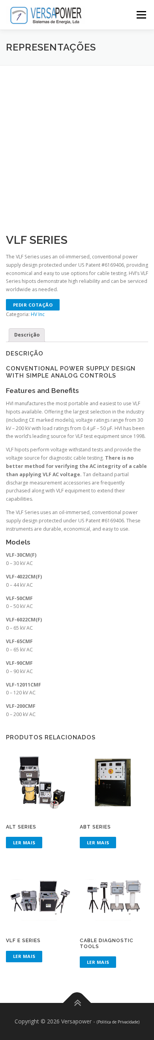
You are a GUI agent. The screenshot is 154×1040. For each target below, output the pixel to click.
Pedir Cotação (33, 305)
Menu (140, 14)
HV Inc (38, 314)
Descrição (26, 334)
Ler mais (24, 842)
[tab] (27, 335)
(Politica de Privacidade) (118, 1022)
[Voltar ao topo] (77, 1003)
